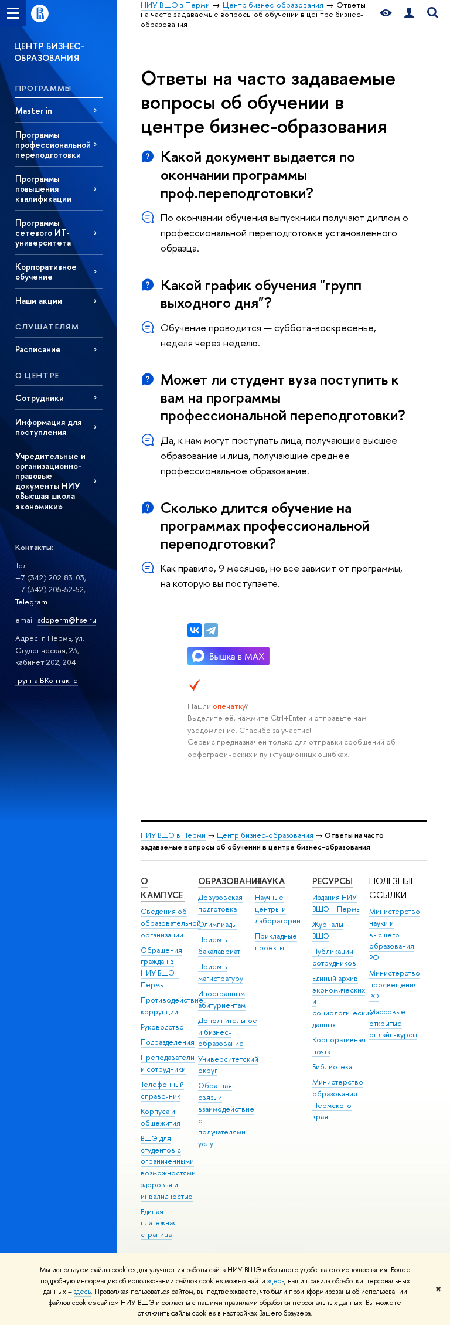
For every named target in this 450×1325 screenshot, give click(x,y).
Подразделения (168, 1042)
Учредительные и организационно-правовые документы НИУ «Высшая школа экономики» (50, 481)
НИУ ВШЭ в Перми (173, 835)
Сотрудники (39, 397)
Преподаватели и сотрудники (168, 1063)
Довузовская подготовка (220, 903)
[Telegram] (211, 630)
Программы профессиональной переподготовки (53, 144)
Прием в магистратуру (220, 972)
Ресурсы (332, 881)
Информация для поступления (48, 426)
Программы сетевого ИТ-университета (43, 232)
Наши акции (38, 300)
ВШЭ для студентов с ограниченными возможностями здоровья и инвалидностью (168, 1167)
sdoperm (53, 619)
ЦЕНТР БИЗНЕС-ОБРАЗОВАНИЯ (49, 52)
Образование (230, 881)
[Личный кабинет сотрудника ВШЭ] (409, 13)
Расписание (38, 349)
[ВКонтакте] (195, 630)
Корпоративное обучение (46, 271)
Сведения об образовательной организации (171, 923)
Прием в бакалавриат (219, 945)
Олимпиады (217, 924)
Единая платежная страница (159, 1223)
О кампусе (163, 888)
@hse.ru (82, 619)
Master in (33, 110)
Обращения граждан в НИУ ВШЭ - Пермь (161, 967)
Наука (270, 881)
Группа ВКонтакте (46, 680)
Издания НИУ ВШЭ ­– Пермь (335, 903)
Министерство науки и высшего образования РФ (394, 934)
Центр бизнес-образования (265, 835)
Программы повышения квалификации (43, 188)
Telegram (31, 601)
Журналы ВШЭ (327, 930)
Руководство (162, 1027)
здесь (275, 1281)
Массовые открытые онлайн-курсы (393, 1023)
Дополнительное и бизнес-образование (227, 1032)
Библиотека (332, 1067)
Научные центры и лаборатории (278, 909)
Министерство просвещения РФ (394, 984)
